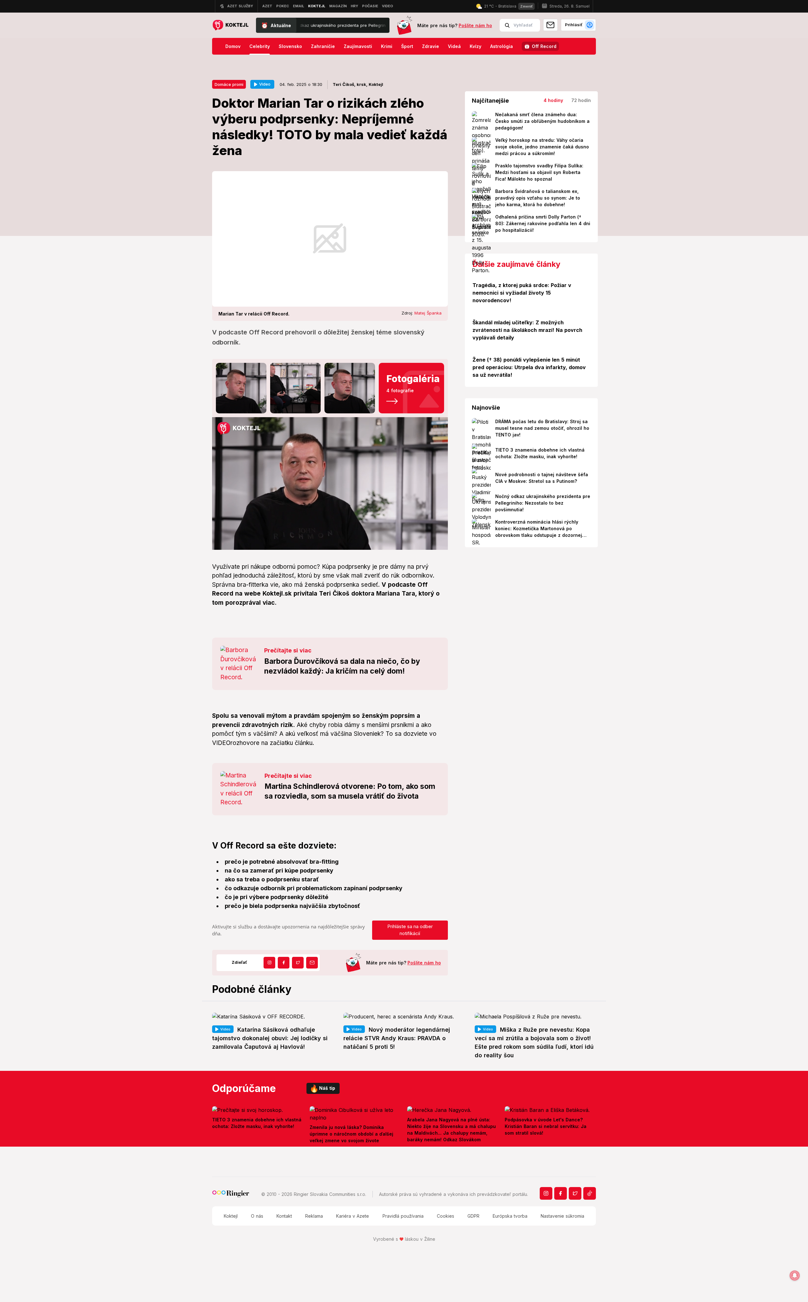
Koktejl (231, 1216)
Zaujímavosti (358, 46)
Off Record (544, 46)
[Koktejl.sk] (230, 25)
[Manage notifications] (795, 1275)
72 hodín (581, 100)
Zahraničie (323, 46)
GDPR (473, 1216)
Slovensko (290, 46)
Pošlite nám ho (475, 25)
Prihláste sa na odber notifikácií (410, 930)
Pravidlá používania (403, 1216)
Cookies (445, 1216)
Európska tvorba (510, 1216)
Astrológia (501, 46)
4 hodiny (553, 100)
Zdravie (430, 46)
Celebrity (259, 46)
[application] (330, 483)
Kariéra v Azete (352, 1216)
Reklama (314, 1216)
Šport (407, 46)
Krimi (386, 46)
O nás (257, 1216)
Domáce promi (229, 84)
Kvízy (475, 46)
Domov (233, 46)
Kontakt (284, 1216)
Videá (454, 46)
